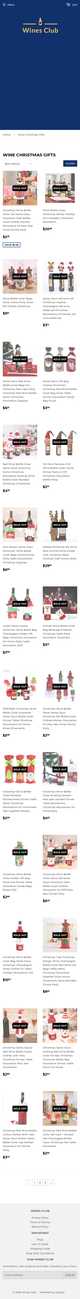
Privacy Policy (40, 1217)
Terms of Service (40, 1222)
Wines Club (29, 1292)
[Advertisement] (40, 85)
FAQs (40, 1239)
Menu (11, 4)
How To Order (40, 1244)
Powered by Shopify (52, 1292)
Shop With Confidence (40, 1253)
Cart (74, 4)
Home (6, 134)
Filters (70, 163)
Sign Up (70, 1275)
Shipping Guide (40, 1248)
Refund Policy (40, 1226)
